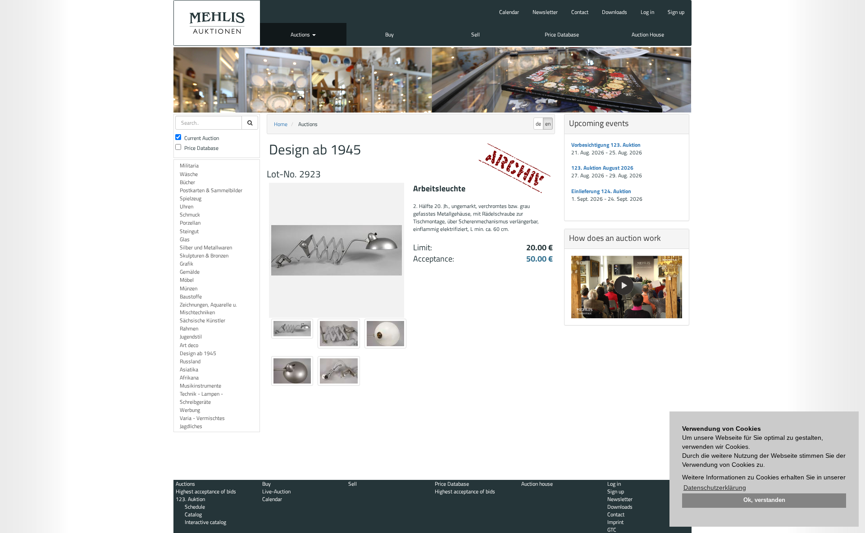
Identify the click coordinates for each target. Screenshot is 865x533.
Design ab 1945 (198, 353)
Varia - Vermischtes (202, 418)
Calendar (509, 12)
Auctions (301, 34)
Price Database (562, 34)
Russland (190, 361)
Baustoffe (191, 296)
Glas (185, 239)
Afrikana (189, 377)
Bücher (187, 182)
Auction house (537, 483)
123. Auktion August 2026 (602, 167)
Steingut (189, 231)
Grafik (186, 263)
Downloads (614, 12)
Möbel (187, 280)
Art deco (189, 345)
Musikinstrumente (200, 385)
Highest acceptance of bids (206, 491)
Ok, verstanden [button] (764, 500)
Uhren (186, 206)
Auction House (648, 34)
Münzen (188, 288)
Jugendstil (191, 336)
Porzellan (190, 222)
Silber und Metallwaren (206, 247)
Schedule (195, 506)
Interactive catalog (205, 522)
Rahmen (189, 328)
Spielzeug (190, 198)
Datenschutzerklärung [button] (714, 487)
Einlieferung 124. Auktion (601, 191)
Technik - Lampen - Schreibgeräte (201, 397)
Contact (579, 12)
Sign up (676, 12)
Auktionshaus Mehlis (217, 22)
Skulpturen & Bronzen (204, 255)
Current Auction (201, 138)
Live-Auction (276, 491)
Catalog (193, 514)
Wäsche (189, 174)
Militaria (189, 165)
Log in (647, 12)
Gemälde (190, 271)
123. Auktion (190, 499)
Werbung (190, 410)
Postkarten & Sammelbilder (211, 190)
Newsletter (545, 12)
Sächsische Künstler (202, 320)
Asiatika (189, 369)
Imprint (615, 522)
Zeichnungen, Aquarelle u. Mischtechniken (208, 308)
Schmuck (190, 214)
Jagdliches (191, 426)
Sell (475, 34)
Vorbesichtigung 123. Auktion (606, 144)
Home (280, 124)
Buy (389, 34)
